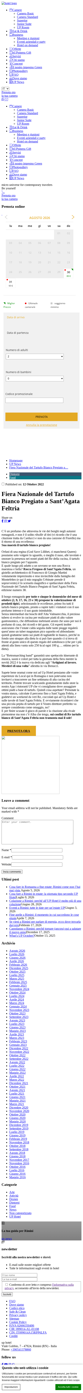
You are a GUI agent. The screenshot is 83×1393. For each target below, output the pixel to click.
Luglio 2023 (16, 1024)
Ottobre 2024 (17, 992)
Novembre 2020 (19, 1111)
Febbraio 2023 (18, 1041)
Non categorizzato (20, 1213)
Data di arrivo (16, 317)
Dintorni (14, 474)
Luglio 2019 (16, 1132)
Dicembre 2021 (18, 1083)
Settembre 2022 (18, 1058)
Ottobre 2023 (17, 1013)
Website (6, 864)
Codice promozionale (19, 394)
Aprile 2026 (16, 961)
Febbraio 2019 (18, 1139)
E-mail (6, 857)
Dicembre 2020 (18, 1107)
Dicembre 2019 (18, 1125)
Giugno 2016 (17, 1173)
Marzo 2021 (16, 1104)
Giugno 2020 (17, 1118)
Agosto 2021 (17, 1090)
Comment (8, 818)
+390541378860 (21, 1349)
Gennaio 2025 (18, 985)
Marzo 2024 (16, 1003)
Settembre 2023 (18, 1017)
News (12, 1209)
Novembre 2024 (19, 989)
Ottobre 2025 (17, 971)
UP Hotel (15, 1216)
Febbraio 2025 (18, 982)
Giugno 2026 (17, 957)
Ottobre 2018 (17, 1146)
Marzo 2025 (16, 978)
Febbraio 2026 (18, 964)
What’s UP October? (21, 935)
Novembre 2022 (19, 1051)
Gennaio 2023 (18, 1044)
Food (12, 477)
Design (13, 1199)
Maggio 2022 (17, 1072)
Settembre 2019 (18, 1128)
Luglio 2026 (16, 954)
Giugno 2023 (17, 1027)
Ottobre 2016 (17, 1166)
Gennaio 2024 (18, 1006)
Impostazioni (11, 1387)
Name (5, 850)
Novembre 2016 (19, 1163)
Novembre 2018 (19, 1142)
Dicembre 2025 (18, 968)
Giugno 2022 (17, 1069)
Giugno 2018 (17, 1156)
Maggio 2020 (17, 1121)
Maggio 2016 (17, 1177)
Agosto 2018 (17, 1152)
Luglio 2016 (16, 1170)
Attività (13, 1195)
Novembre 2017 (19, 1159)
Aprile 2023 (16, 1034)
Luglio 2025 (16, 975)
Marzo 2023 (16, 1037)
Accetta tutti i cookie (68, 1387)
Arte (12, 1192)
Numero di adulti (17, 350)
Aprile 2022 (16, 1076)
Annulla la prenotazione (41, 425)
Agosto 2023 (17, 1020)
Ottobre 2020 (17, 1114)
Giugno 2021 (17, 1097)
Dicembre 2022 (18, 1048)
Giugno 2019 (17, 1135)
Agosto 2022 (17, 1062)
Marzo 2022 (16, 1079)
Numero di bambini (18, 372)
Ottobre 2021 (17, 1086)
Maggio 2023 (17, 1031)
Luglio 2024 (16, 996)
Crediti (13, 1336)
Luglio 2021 (16, 1093)
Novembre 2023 (19, 1010)
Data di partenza (18, 333)
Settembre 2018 (18, 1149)
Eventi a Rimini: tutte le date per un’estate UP (37, 907)
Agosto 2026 (17, 950)
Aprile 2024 (16, 999)
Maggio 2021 (17, 1100)
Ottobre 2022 (17, 1055)
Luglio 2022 (16, 1065)
